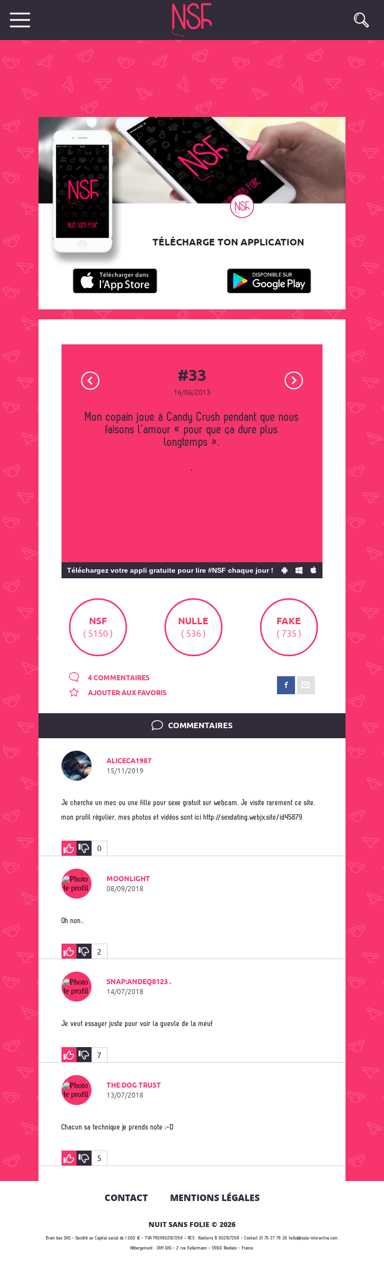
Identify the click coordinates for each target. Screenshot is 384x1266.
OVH (160, 1248)
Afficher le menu (20, 20)
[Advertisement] (184, 77)
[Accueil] (197, 19)
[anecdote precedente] (90, 379)
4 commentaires (118, 678)
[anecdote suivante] (293, 379)
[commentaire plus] (69, 848)
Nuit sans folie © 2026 (192, 1224)
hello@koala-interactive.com (313, 1238)
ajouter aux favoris (126, 693)
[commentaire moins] (84, 848)
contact (126, 1197)
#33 (192, 376)
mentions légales (215, 1197)
